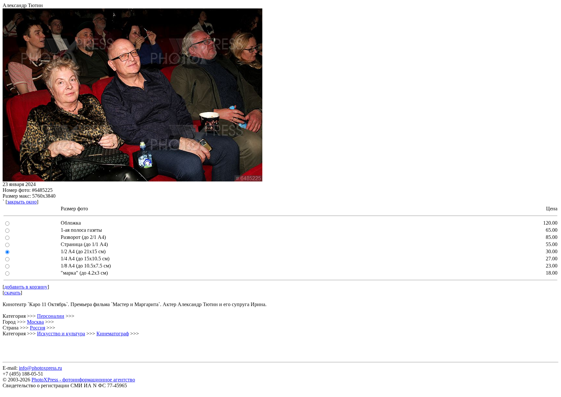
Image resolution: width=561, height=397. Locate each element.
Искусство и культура (61, 333)
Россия (37, 327)
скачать (12, 292)
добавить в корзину (25, 287)
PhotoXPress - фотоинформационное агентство (83, 379)
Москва (35, 322)
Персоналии (50, 316)
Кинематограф (112, 333)
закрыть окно (22, 202)
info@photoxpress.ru (40, 368)
